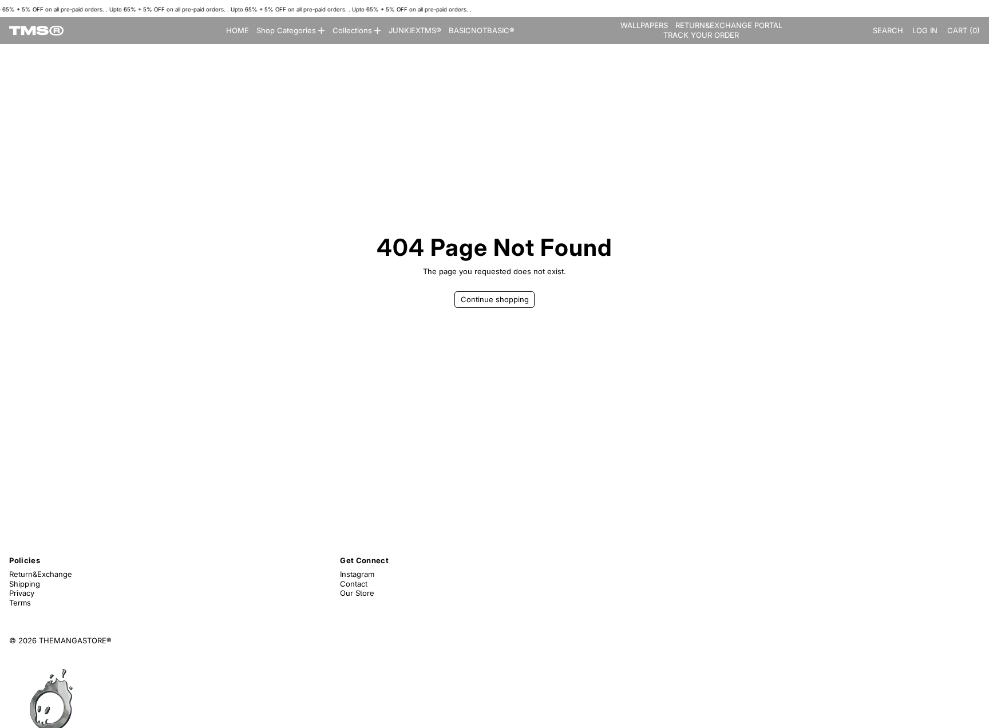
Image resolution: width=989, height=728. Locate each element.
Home (237, 30)
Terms (20, 602)
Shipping (24, 583)
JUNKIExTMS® (415, 30)
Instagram (357, 574)
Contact (353, 583)
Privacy (21, 593)
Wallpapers (644, 25)
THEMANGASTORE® (75, 640)
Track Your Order (701, 34)
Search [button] (888, 30)
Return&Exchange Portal (728, 25)
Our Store (357, 593)
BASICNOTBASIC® (482, 30)
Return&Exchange (40, 574)
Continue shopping (495, 299)
